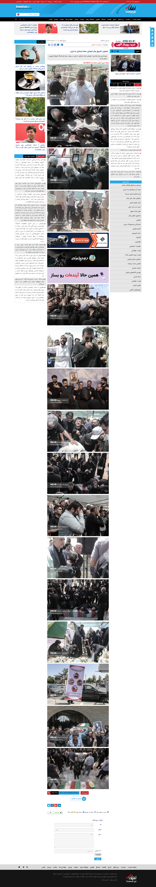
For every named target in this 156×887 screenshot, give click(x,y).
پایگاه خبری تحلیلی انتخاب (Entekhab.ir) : (96, 63)
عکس (50, 19)
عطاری (138, 220)
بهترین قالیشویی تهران (133, 272)
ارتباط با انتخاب (57, 2)
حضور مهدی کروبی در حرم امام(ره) (130, 150)
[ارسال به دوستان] (52, 44)
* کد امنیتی (98, 851)
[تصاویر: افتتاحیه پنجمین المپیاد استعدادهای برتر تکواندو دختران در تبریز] (126, 63)
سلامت (61, 19)
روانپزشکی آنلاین (135, 290)
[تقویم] (152, 41)
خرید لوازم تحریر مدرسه (133, 194)
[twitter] (16, 19)
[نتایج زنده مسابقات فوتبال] (152, 44)
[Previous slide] (118, 51)
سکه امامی (137, 276)
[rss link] (27, 867)
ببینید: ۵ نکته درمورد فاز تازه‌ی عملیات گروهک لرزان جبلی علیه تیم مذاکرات (125, 95)
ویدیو (56, 19)
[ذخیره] (55, 45)
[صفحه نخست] (152, 30)
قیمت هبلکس (136, 250)
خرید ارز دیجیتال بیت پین (132, 189)
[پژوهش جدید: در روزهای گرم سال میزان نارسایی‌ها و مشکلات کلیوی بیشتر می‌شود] (30, 54)
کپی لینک (84, 793)
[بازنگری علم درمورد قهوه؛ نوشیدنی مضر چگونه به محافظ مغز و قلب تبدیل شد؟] (30, 80)
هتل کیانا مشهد (135, 211)
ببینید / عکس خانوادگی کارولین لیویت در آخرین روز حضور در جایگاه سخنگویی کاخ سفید (125, 89)
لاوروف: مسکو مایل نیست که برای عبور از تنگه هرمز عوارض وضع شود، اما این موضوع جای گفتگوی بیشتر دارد (125, 174)
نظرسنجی (18, 2)
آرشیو (54, 874)
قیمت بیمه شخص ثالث (133, 255)
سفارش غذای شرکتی (134, 259)
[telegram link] (23, 867)
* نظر (99, 834)
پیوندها (50, 2)
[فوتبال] (152, 37)
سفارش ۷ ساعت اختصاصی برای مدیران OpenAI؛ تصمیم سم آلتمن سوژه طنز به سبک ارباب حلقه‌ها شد (28, 28)
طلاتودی (138, 242)
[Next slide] (112, 51)
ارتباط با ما (105, 874)
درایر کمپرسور (136, 233)
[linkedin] (59, 805)
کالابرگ (138, 237)
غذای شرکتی (137, 229)
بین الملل (121, 19)
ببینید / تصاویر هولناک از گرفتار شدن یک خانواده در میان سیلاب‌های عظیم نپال (125, 100)
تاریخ (114, 19)
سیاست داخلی (96, 44)
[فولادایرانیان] (78, 240)
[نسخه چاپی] (49, 44)
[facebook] (52, 805)
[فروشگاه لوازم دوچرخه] (78, 258)
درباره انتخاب (113, 874)
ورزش (76, 19)
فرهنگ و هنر (90, 19)
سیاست (127, 19)
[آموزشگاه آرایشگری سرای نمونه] (78, 275)
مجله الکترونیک (27, 2)
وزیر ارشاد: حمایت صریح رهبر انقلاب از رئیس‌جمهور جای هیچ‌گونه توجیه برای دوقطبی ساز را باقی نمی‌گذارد (29, 281)
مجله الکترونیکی (75, 874)
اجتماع (103, 19)
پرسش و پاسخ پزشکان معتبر (131, 185)
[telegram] (20, 19)
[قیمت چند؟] (152, 33)
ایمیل (99, 829)
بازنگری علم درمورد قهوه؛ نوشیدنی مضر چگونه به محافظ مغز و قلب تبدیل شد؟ (30, 94)
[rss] (23, 19)
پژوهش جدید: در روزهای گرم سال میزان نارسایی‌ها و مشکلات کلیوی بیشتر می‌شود (30, 67)
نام (100, 824)
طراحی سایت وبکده (134, 263)
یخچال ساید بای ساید (133, 198)
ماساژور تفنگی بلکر (135, 215)
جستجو (60, 874)
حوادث (82, 19)
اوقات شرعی (36, 2)
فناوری (98, 19)
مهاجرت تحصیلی (135, 246)
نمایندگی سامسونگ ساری (132, 224)
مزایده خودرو (136, 268)
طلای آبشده (137, 285)
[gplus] (55, 805)
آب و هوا (43, 2)
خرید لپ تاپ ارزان (134, 207)
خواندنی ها (69, 19)
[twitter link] (19, 867)
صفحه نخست (136, 19)
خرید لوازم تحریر (135, 202)
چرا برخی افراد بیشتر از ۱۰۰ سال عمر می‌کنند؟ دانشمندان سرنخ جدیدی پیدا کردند (69, 27)
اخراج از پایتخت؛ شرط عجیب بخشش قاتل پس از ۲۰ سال (110, 26)
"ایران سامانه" (104, 880)
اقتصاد (109, 19)
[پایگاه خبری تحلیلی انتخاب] (132, 9)
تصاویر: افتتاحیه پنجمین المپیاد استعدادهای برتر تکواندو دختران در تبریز (127, 74)
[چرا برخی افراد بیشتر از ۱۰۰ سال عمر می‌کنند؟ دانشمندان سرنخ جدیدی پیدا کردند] (30, 107)
